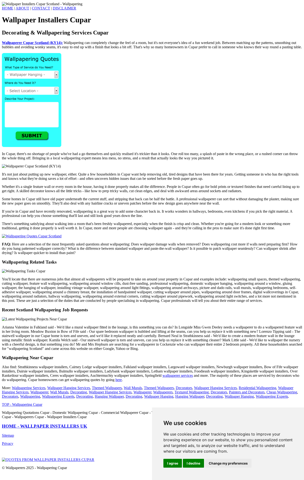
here (118, 380)
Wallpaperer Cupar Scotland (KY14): (32, 43)
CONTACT (41, 8)
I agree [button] (172, 463)
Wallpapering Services (28, 388)
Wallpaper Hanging (158, 396)
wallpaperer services (177, 375)
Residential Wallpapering (257, 388)
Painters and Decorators (247, 392)
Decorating (78, 392)
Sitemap (8, 435)
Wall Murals (133, 388)
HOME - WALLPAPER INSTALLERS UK (44, 426)
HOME (7, 8)
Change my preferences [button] (228, 463)
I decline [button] (193, 463)
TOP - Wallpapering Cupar (22, 404)
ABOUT (22, 8)
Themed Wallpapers (107, 388)
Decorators (184, 388)
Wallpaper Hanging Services (68, 388)
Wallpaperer (39, 392)
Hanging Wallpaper (109, 396)
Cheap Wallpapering (281, 392)
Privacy (7, 443)
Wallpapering (30, 396)
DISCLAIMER (64, 8)
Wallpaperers (163, 392)
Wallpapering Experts (58, 396)
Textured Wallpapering (192, 392)
